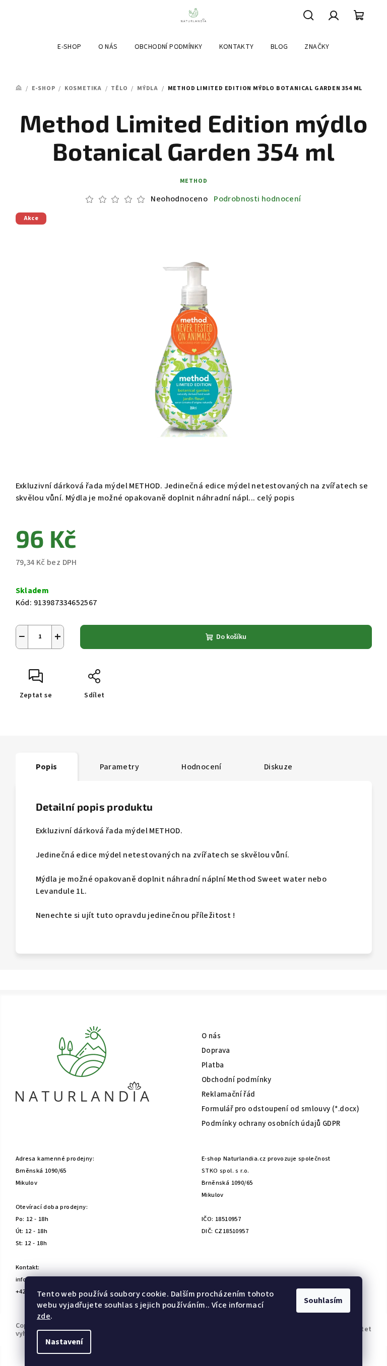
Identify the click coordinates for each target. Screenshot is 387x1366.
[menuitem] (69, 46)
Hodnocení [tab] (201, 766)
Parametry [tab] (120, 766)
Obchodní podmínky (237, 1079)
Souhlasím (323, 1300)
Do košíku (231, 637)
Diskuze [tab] (278, 766)
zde (43, 1316)
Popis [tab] (46, 766)
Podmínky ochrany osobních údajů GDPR (271, 1123)
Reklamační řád (228, 1094)
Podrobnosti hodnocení (257, 198)
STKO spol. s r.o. (225, 1170)
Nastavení (64, 1341)
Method (194, 181)
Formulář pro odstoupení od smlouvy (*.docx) (280, 1109)
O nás (211, 1036)
